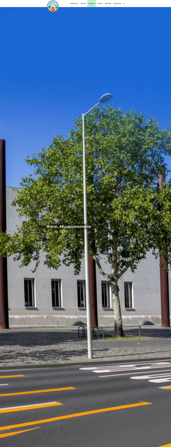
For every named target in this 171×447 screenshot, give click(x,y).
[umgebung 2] (85, 227)
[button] (124, 3)
